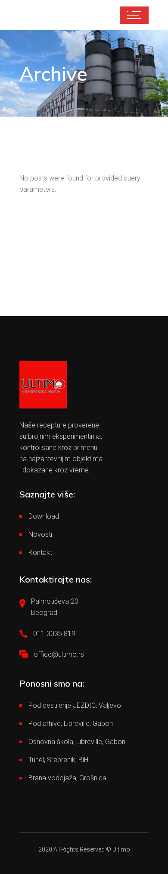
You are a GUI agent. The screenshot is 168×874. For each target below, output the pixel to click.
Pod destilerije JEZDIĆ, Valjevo (74, 705)
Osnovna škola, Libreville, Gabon (76, 742)
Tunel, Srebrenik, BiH (58, 760)
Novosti (40, 534)
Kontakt (40, 552)
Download (43, 516)
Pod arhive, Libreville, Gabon (70, 723)
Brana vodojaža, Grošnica (67, 778)
